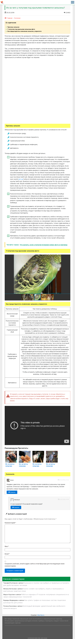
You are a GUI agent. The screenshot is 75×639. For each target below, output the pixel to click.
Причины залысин (13, 27)
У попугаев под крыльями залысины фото (21, 29)
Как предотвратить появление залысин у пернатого (24, 31)
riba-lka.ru (40, 615)
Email (7, 554)
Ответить (12, 492)
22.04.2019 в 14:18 (64, 499)
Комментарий (10, 523)
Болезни (17, 18)
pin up (21, 179)
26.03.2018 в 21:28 (64, 480)
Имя (7, 546)
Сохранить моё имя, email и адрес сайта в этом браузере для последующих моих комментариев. (35, 565)
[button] (68, 256)
